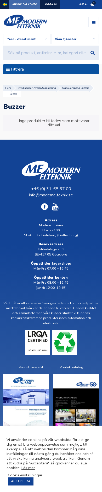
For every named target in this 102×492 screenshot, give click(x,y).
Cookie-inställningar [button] (25, 475)
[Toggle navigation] (93, 22)
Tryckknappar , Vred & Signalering (36, 88)
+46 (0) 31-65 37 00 (51, 189)
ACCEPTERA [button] (20, 481)
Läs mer (28, 467)
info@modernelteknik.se (51, 195)
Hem (8, 88)
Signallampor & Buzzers (75, 88)
